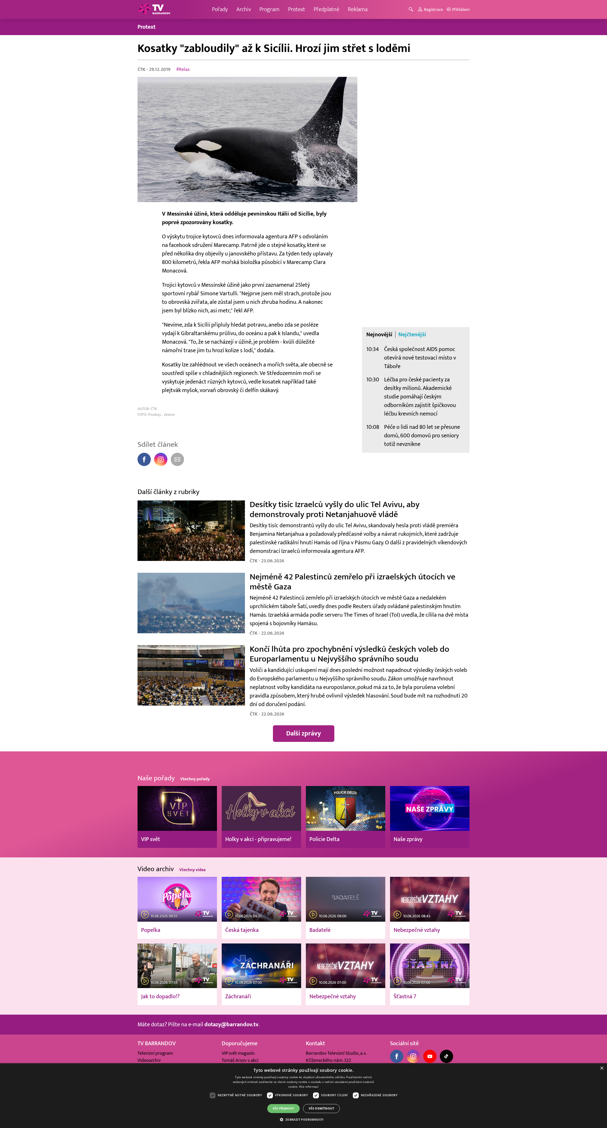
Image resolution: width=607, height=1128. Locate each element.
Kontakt (315, 1043)
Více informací (309, 1087)
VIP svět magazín (238, 1053)
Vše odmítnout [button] (321, 1108)
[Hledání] (412, 9)
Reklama (358, 9)
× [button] (601, 1068)
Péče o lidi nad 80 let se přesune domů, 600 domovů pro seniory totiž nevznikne (422, 436)
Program (269, 9)
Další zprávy (303, 733)
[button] (303, 1119)
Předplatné (326, 9)
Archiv (243, 9)
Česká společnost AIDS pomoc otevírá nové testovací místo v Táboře (420, 358)
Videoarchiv (149, 1060)
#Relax (183, 69)
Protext (296, 9)
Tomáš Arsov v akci (240, 1060)
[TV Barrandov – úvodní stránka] (154, 9)
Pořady (220, 9)
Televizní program (155, 1053)
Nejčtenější (412, 334)
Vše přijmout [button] (283, 1108)
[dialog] (303, 1095)
